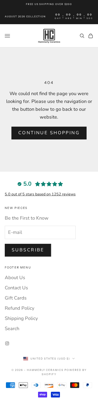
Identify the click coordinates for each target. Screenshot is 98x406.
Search (12, 328)
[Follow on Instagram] (7, 343)
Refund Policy (19, 308)
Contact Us (16, 288)
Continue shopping (49, 133)
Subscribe (28, 250)
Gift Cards (16, 298)
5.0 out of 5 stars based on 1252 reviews (40, 194)
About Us (15, 277)
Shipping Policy (21, 318)
